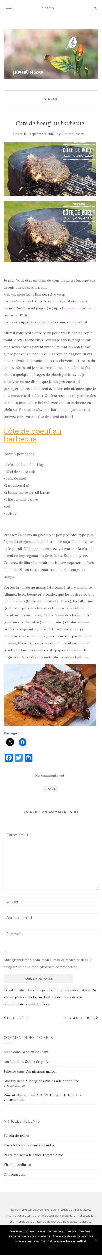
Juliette (10, 1071)
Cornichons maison (41, 1071)
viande (51, 99)
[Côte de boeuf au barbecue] (50, 169)
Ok (51, 1248)
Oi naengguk (14, 1174)
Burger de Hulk (80, 1018)
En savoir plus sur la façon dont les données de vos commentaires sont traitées (50, 997)
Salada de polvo (38, 1061)
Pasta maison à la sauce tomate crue (33, 1155)
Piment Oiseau (72, 134)
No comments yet (49, 775)
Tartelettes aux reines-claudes (29, 1145)
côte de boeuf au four (54, 416)
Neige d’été (17, 1018)
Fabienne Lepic (74, 308)
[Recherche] (95, 8)
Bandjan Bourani (35, 1052)
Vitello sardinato (17, 1164)
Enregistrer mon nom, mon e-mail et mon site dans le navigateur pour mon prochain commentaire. (48, 963)
